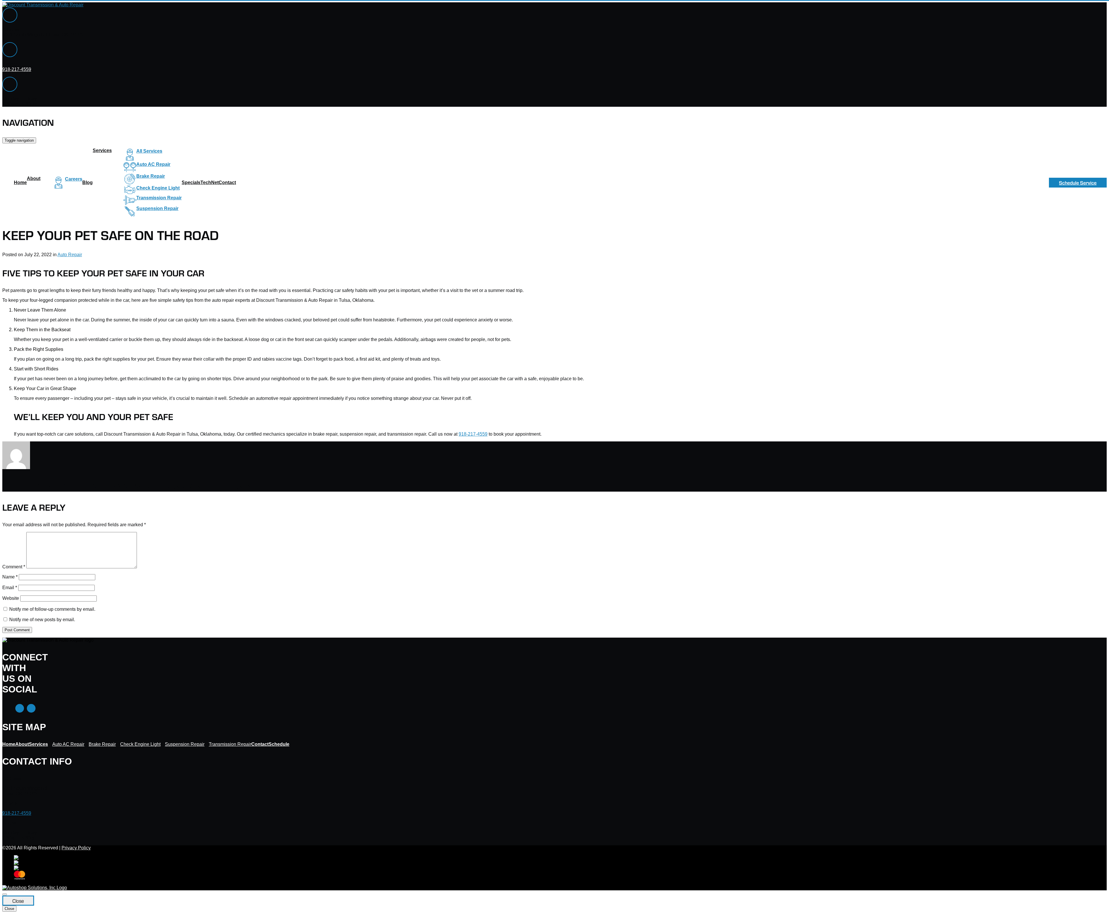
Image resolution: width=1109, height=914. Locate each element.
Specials (191, 182)
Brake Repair (150, 176)
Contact (227, 182)
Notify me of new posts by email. (42, 619)
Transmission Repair (159, 197)
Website (10, 598)
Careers (73, 179)
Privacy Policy (76, 847)
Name (10, 576)
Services (102, 150)
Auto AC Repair (153, 164)
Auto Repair (69, 254)
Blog (87, 182)
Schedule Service (1078, 182)
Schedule (279, 744)
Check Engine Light (158, 188)
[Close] (4, 894)
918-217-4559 (16, 69)
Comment (13, 566)
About (33, 178)
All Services (149, 151)
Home (20, 182)
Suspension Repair (157, 208)
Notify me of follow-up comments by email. (52, 609)
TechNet (209, 182)
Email (9, 587)
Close (18, 901)
